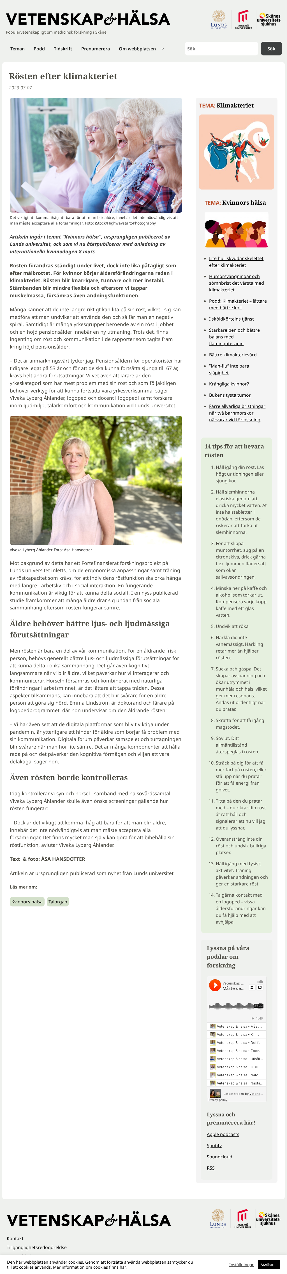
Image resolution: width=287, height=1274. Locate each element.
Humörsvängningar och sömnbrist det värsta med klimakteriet (236, 283)
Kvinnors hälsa (27, 902)
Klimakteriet (235, 105)
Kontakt (15, 1238)
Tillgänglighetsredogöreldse (37, 1247)
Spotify (214, 1145)
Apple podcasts (223, 1134)
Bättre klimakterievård (233, 355)
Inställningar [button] (241, 1264)
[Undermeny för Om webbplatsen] (162, 48)
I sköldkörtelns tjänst (231, 319)
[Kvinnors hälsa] (237, 247)
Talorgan (57, 902)
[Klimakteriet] (236, 189)
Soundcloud (219, 1157)
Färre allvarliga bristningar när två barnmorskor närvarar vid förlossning (237, 413)
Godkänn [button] (269, 1264)
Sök (271, 49)
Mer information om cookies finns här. (90, 1267)
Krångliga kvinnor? (229, 384)
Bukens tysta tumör (230, 395)
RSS (211, 1168)
